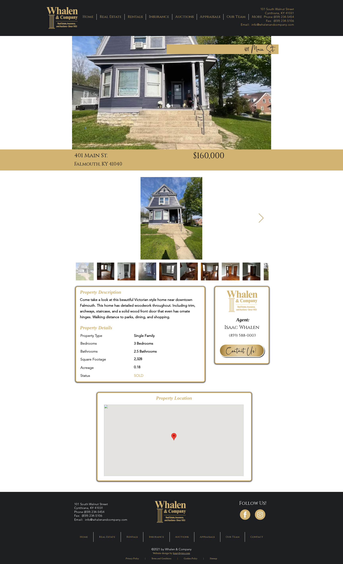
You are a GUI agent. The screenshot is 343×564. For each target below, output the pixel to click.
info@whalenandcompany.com (272, 24)
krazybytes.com (181, 553)
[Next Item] (261, 218)
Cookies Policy (191, 558)
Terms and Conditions (161, 558)
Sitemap (213, 558)
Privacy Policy (132, 558)
